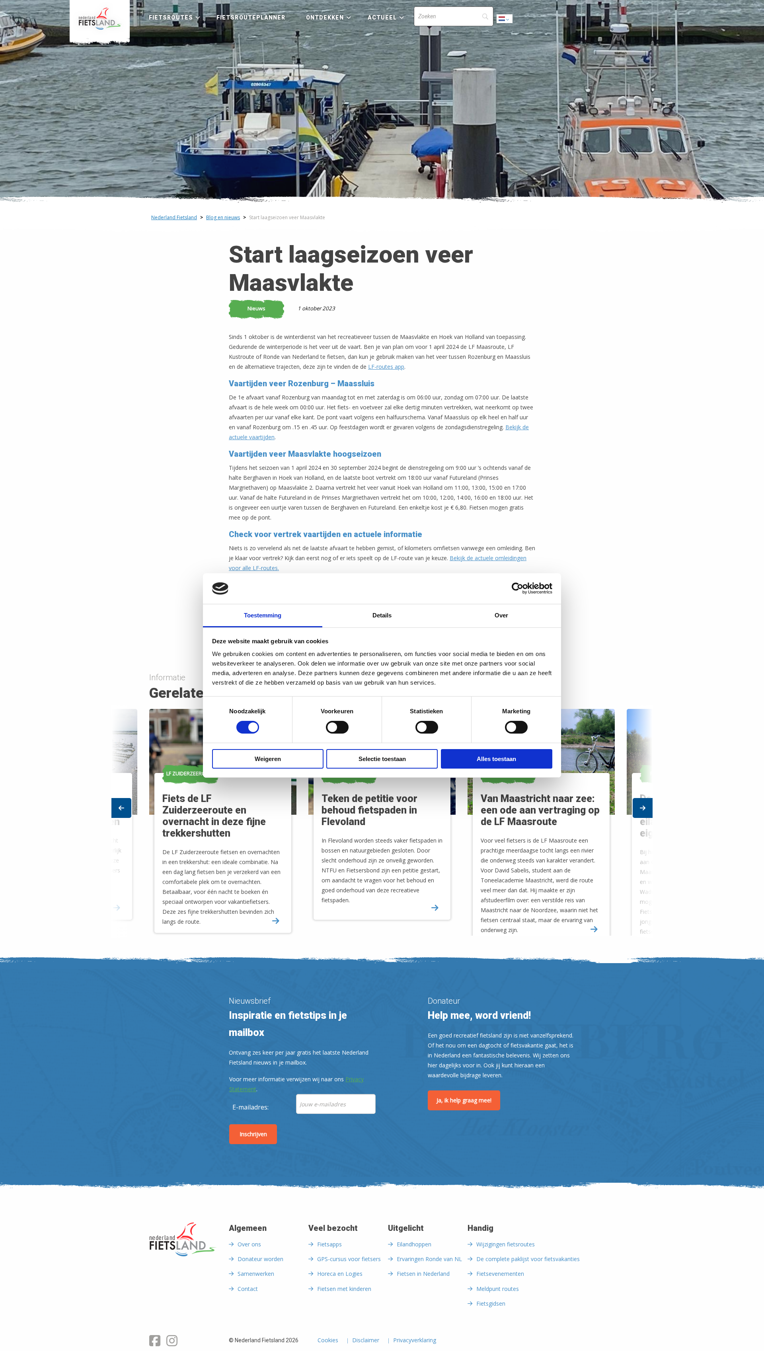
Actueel (382, 17)
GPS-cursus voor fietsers (349, 1259)
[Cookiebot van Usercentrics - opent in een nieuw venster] (517, 588)
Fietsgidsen (490, 1303)
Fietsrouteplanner (250, 17)
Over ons (249, 1244)
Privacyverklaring (414, 1340)
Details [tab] (382, 615)
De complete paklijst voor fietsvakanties (528, 1259)
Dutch (505, 21)
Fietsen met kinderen (344, 1289)
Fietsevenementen (500, 1273)
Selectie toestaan (382, 758)
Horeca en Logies (340, 1273)
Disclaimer (365, 1340)
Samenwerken (256, 1273)
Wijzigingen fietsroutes (505, 1244)
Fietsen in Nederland (423, 1273)
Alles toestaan (496, 758)
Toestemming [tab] (262, 615)
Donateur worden (260, 1259)
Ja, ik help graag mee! (464, 1100)
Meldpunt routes (497, 1289)
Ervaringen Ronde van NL (429, 1259)
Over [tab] (501, 615)
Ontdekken (325, 17)
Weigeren (268, 758)
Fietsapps (329, 1244)
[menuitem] (100, 18)
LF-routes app (386, 366)
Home (100, 18)
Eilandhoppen (414, 1244)
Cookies (328, 1340)
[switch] (337, 731)
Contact (248, 1289)
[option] (382, 821)
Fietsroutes (171, 17)
